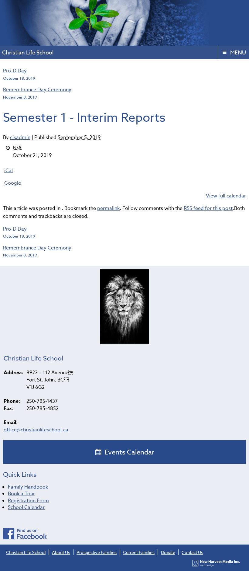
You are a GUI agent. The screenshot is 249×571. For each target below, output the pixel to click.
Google (12, 183)
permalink (108, 208)
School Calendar (26, 507)
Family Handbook (28, 487)
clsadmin (20, 137)
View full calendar (226, 196)
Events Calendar (128, 452)
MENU (238, 53)
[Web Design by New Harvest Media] (216, 565)
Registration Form (28, 500)
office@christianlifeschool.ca (36, 429)
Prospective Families (97, 552)
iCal (8, 170)
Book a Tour (21, 493)
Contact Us (192, 552)
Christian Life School (26, 552)
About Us (61, 552)
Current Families (139, 552)
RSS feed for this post (208, 208)
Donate (168, 552)
